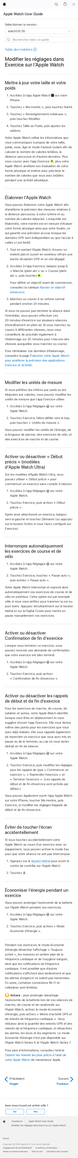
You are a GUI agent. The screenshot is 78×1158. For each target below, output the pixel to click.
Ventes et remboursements (15, 1151)
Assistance (16, 1121)
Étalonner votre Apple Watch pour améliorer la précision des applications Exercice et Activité (37, 360)
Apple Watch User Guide (23, 14)
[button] (56, 4)
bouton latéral (40, 861)
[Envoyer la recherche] (9, 40)
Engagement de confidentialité (17, 1148)
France (6, 1138)
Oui (14, 1111)
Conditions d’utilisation (46, 1148)
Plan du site (37, 1151)
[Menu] (73, 4)
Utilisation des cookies (57, 1151)
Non (36, 1111)
